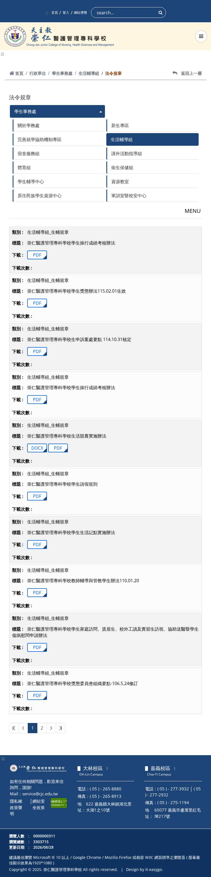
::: (46, 13)
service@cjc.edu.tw (40, 793)
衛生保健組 (122, 167)
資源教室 (120, 181)
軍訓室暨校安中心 (128, 196)
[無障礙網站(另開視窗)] (59, 803)
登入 (66, 12)
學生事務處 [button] (25, 111)
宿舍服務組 (29, 153)
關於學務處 (29, 125)
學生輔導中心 (31, 181)
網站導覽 (80, 12)
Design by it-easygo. (144, 869)
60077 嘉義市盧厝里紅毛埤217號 (177, 813)
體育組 (24, 167)
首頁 (54, 12)
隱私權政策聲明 (16, 807)
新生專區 (120, 125)
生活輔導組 (89, 73)
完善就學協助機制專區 (40, 139)
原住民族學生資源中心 (40, 196)
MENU (193, 211)
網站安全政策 (38, 804)
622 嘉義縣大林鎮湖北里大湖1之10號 (109, 807)
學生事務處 (62, 73)
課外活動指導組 (126, 153)
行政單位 (37, 73)
